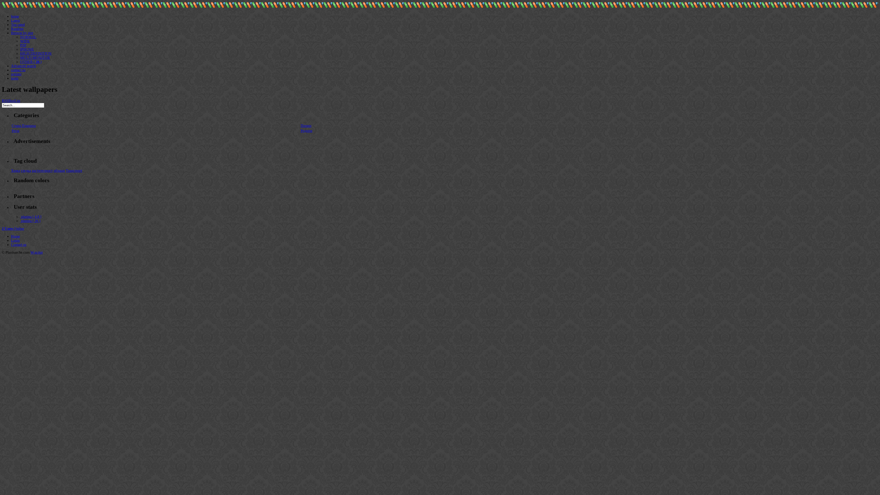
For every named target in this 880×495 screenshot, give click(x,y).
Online (13, 229)
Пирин (306, 126)
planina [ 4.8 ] (31, 217)
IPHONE (27, 49)
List (17, 101)
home (15, 16)
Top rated (18, 25)
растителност (42, 171)
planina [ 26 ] (30, 221)
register (16, 74)
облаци (59, 171)
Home (15, 236)
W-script (36, 252)
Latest (15, 20)
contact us (18, 70)
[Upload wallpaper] (13, 12)
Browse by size (22, 33)
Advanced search (23, 66)
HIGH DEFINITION (36, 53)
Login (15, 240)
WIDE (25, 41)
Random (17, 29)
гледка (26, 171)
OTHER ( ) (30, 62)
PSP (23, 45)
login (14, 78)
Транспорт (74, 171)
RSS (5, 101)
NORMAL (28, 37)
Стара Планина (24, 126)
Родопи (306, 131)
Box (11, 101)
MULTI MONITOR (35, 58)
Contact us (18, 245)
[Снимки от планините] (6, 7)
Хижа (15, 171)
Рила (15, 131)
